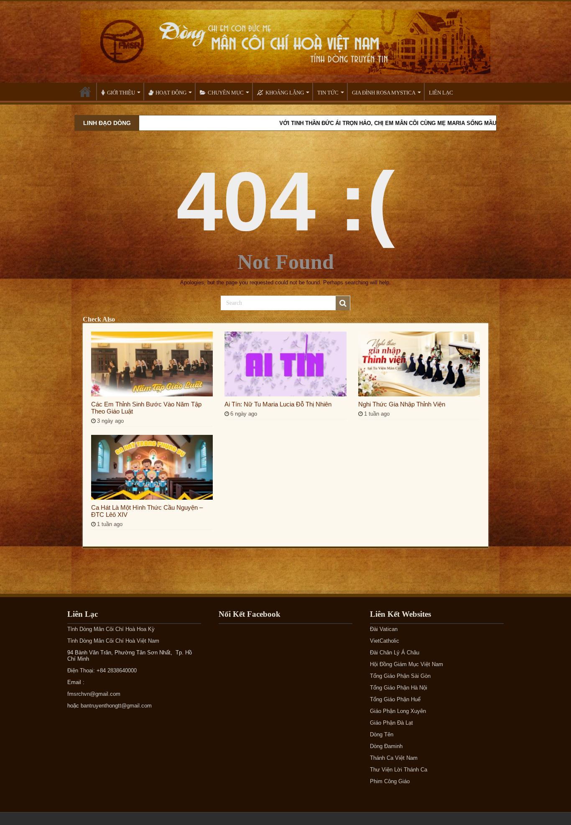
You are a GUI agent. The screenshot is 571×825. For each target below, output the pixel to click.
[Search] (343, 303)
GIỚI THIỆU (121, 92)
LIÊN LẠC (441, 92)
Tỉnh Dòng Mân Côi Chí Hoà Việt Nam (113, 641)
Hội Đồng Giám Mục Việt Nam (406, 664)
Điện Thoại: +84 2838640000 (102, 670)
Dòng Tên (381, 734)
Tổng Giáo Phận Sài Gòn (400, 676)
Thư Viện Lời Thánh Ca (398, 769)
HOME (85, 91)
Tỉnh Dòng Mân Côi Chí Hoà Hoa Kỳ (111, 629)
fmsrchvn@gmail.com (93, 694)
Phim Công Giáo (390, 781)
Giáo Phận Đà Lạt (391, 723)
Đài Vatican (384, 629)
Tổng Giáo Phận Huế (395, 699)
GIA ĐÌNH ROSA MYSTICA (384, 92)
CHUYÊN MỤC (226, 92)
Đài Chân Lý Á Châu (394, 652)
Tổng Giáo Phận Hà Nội (398, 688)
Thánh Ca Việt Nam (394, 758)
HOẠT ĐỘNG (170, 92)
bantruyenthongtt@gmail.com (116, 705)
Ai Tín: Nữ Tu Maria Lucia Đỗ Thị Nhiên (277, 404)
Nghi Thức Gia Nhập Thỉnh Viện (401, 404)
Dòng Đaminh (386, 746)
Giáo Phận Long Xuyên (398, 711)
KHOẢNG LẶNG (284, 92)
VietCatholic (384, 641)
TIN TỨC (328, 92)
